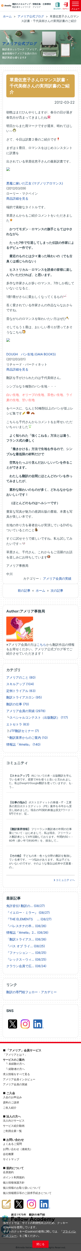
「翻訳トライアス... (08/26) (26, 939)
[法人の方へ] (57, 6)
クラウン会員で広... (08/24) (26, 966)
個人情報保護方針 (14, 1182)
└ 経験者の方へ (15, 1069)
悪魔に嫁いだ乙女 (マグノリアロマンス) (34, 183)
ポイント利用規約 (14, 1177)
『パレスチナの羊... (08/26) (26, 926)
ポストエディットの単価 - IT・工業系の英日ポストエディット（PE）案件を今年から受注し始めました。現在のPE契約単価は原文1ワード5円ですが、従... (40, 808)
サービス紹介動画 (14, 1125)
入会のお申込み (12, 1097)
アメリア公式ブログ (19, 43)
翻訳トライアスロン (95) (24, 697)
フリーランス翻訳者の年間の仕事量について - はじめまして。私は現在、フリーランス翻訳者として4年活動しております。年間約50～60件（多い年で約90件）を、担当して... (40, 834)
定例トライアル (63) (21, 691)
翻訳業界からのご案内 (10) (28, 737)
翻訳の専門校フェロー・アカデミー (31, 992)
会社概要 (8, 1154)
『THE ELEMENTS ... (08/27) (29, 919)
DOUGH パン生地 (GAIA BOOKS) (31, 354)
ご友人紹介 (9, 1107)
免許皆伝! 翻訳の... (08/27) (25, 906)
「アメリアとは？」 (15, 1054)
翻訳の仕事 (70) (17, 704)
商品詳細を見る (17, 198)
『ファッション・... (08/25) (26, 952)
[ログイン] (65, 6)
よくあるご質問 (12, 1144)
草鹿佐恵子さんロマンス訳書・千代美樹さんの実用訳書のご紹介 (40, 86)
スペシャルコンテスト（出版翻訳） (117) (38, 717)
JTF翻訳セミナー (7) (24, 731)
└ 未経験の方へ (15, 1063)
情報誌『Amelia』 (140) (23, 744)
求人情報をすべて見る (16, 1074)
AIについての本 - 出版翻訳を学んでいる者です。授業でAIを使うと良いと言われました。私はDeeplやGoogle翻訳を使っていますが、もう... (40, 781)
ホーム (40, 590)
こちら (41, 644)
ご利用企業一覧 (12, 1131)
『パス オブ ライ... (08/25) (25, 946)
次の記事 (57, 590)
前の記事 (24, 590)
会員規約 (8, 1172)
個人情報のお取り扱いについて (22, 1187)
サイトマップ (11, 1159)
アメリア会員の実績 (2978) (25, 711)
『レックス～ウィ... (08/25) (26, 959)
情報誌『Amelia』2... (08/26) (27, 932)
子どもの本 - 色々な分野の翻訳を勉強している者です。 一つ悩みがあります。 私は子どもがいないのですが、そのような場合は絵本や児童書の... (40, 861)
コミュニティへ (65, 880)
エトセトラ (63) (17, 724)
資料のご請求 (11, 1102)
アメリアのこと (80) (21, 677)
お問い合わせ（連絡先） (18, 1149)
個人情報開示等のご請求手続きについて (27, 1193)
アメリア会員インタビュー (19, 1079)
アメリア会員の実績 (57, 578)
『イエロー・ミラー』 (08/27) (28, 912)
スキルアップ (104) (20, 684)
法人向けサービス (14, 1120)
